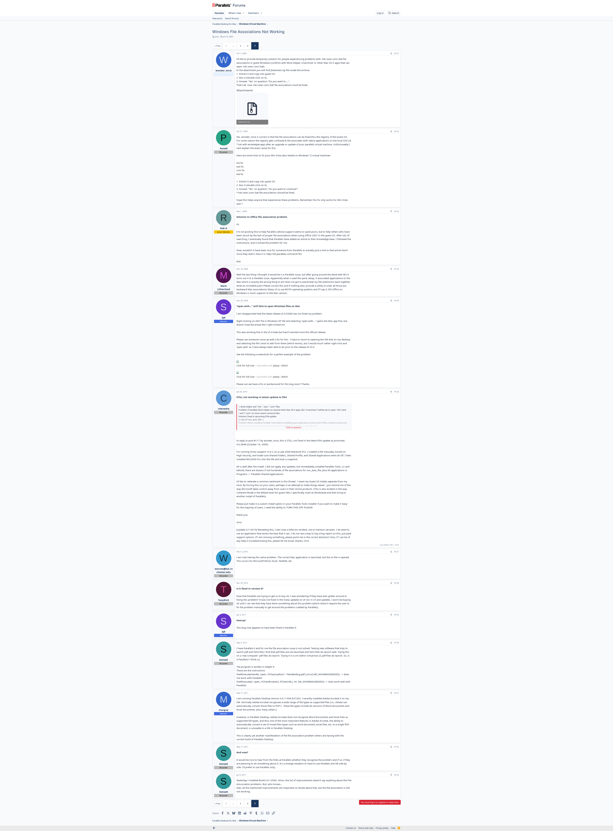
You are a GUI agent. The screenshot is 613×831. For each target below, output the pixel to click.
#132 (396, 746)
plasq (276, 365)
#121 (396, 53)
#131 (396, 693)
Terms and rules (365, 828)
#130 (396, 642)
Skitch (284, 365)
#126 (396, 391)
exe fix (240, 166)
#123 (396, 211)
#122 (396, 131)
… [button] (233, 45)
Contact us (351, 828)
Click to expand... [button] (294, 427)
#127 (396, 551)
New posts (217, 18)
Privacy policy (382, 828)
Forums (219, 13)
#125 (396, 300)
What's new (234, 13)
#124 (396, 269)
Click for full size (245, 365)
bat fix (239, 174)
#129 (396, 614)
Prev (218, 45)
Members (253, 13)
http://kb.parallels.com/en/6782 (284, 253)
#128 (396, 583)
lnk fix (239, 162)
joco (217, 36)
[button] (243, 13)
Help (393, 828)
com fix (240, 170)
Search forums (232, 18)
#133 (396, 775)
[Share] (391, 53)
